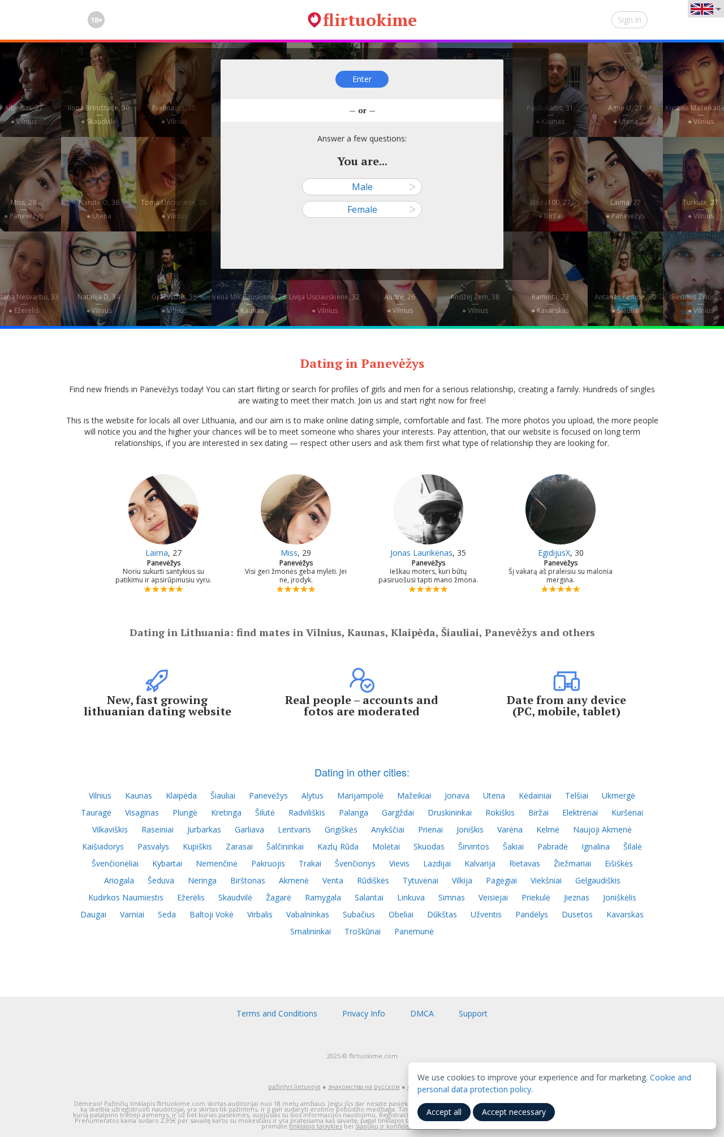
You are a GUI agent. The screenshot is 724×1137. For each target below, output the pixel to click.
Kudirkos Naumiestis (125, 897)
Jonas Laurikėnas (421, 552)
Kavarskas (625, 914)
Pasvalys (153, 846)
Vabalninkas (307, 914)
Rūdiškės (373, 880)
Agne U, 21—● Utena (625, 114)
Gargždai (398, 812)
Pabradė (552, 846)
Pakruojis (268, 863)
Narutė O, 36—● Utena (99, 209)
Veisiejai (493, 897)
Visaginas (142, 812)
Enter (362, 79)
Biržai (538, 812)
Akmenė (294, 880)
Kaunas (138, 795)
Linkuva (411, 897)
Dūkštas (442, 914)
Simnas (451, 897)
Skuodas (429, 846)
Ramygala (323, 897)
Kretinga (226, 812)
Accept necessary (514, 1111)
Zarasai (239, 846)
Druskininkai (450, 812)
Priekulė (536, 897)
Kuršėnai (627, 812)
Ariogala (119, 880)
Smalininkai (310, 931)
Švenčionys (355, 863)
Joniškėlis (619, 897)
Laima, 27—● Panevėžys (625, 209)
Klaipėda (181, 795)
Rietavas (524, 863)
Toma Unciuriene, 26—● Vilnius (174, 209)
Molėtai (386, 846)
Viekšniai (546, 880)
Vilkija (462, 880)
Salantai (369, 897)
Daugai (93, 914)
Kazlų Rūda (338, 846)
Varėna (510, 829)
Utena (494, 795)
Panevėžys (268, 795)
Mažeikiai (414, 795)
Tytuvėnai (420, 880)
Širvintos (473, 846)
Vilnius (100, 795)
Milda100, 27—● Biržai (550, 209)
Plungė (185, 812)
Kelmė (547, 829)
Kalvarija (479, 863)
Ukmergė (618, 795)
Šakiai (513, 846)
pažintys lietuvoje (294, 1086)
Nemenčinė (217, 863)
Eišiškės (619, 863)
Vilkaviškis (110, 829)
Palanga (353, 812)
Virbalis (260, 914)
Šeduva (161, 880)
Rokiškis (500, 812)
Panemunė (414, 931)
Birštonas (247, 880)
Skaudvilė (235, 897)
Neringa (202, 880)
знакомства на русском (364, 1086)
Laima (156, 552)
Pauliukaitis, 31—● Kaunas (550, 114)
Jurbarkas (204, 829)
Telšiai (576, 795)
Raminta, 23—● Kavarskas (550, 303)
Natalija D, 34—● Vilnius (98, 303)
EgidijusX (554, 552)
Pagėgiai (501, 880)
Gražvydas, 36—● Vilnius (174, 303)
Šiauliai (222, 795)
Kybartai (167, 863)
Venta (332, 880)
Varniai (132, 914)
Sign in (629, 19)
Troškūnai (362, 931)
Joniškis (470, 829)
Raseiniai (157, 829)
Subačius (359, 914)
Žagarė (278, 897)
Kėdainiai (535, 795)
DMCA (422, 1013)
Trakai (310, 863)
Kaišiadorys (103, 846)
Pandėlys (531, 914)
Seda (167, 914)
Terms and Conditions (276, 1013)
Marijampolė (360, 795)
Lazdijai (437, 863)
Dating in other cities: (362, 772)
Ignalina (595, 846)
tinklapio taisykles (315, 1126)
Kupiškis (197, 846)
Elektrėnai (580, 812)
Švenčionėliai (115, 863)
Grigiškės (341, 829)
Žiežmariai (572, 863)
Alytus (312, 795)
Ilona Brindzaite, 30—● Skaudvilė (99, 114)
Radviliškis (306, 812)
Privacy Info (363, 1013)
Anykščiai (387, 829)
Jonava (457, 795)
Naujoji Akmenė (602, 829)
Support (473, 1013)
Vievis (399, 863)
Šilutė (265, 812)
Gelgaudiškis (597, 880)
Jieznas (576, 897)
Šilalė (632, 846)
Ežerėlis (191, 897)
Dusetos (577, 914)
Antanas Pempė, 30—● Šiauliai (625, 303)
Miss (289, 552)
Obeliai (401, 914)
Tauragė (96, 812)
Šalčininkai (285, 846)
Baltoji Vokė (211, 914)
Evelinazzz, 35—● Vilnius (174, 114)
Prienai (430, 829)
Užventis (486, 914)
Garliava (249, 829)
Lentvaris (294, 829)
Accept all (444, 1111)
